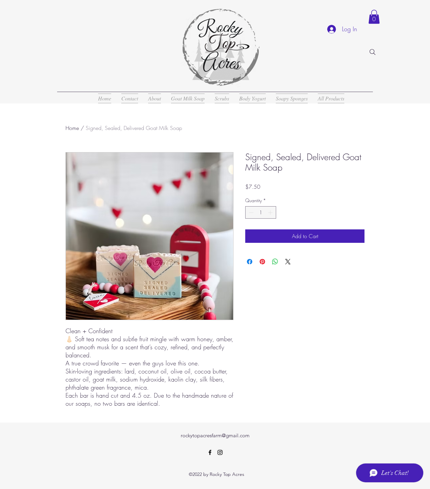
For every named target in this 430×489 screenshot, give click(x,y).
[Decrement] (250, 212)
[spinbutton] (261, 212)
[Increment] (271, 212)
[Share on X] (288, 262)
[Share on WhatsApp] (275, 262)
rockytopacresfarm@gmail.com (215, 435)
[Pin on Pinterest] (262, 262)
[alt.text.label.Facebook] (210, 452)
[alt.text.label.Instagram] (220, 452)
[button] (374, 17)
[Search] (373, 52)
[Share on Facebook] (250, 262)
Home (72, 128)
